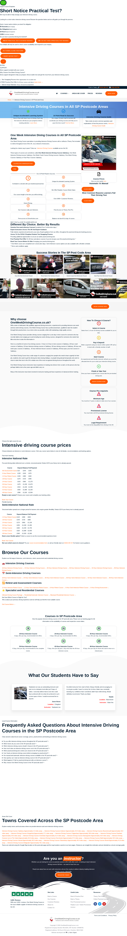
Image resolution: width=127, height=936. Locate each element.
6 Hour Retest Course (9, 473)
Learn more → (38, 82)
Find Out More (69, 123)
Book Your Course (7, 499)
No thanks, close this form (13, 50)
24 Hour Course (7, 481)
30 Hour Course (7, 484)
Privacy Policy (112, 915)
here (104, 181)
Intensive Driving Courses (45, 148)
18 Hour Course (7, 479)
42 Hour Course (7, 489)
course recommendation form (38, 543)
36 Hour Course (7, 487)
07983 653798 (115, 87)
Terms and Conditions (100, 915)
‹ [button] (18, 56)
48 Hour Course (7, 492)
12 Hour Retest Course (9, 476)
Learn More (33, 123)
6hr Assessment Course (9, 470)
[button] (111, 93)
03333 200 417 (103, 87)
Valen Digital (73, 932)
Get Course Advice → (8, 604)
